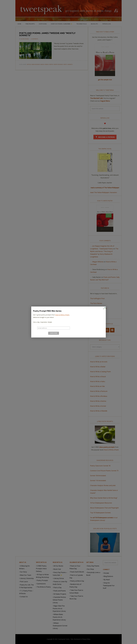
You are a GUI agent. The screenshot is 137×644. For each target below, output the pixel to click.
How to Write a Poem (62, 315)
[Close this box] (103, 308)
